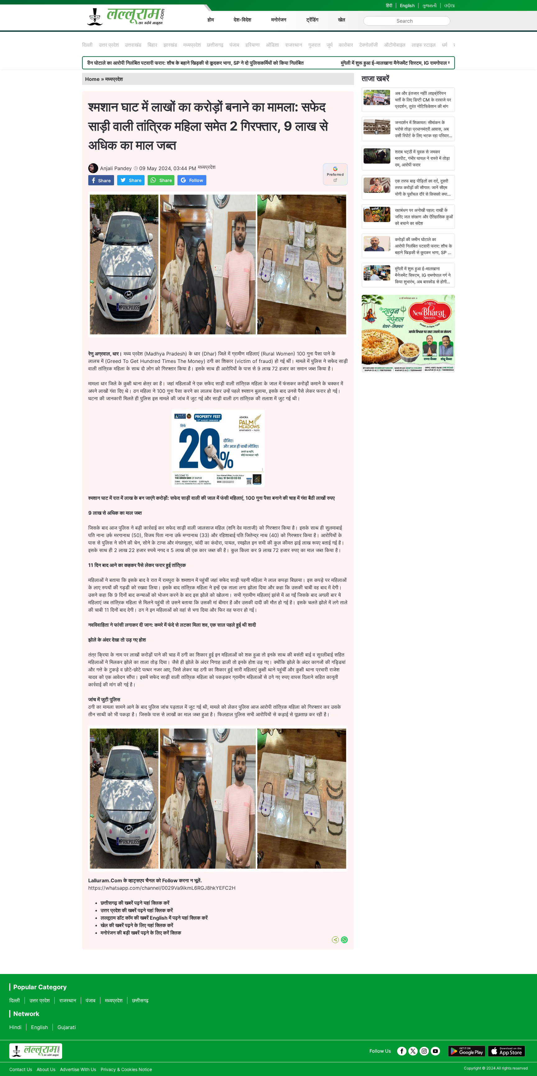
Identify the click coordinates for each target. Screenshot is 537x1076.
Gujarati (66, 1027)
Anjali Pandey (116, 168)
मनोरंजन (278, 19)
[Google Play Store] (466, 1051)
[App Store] (506, 1051)
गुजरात (314, 45)
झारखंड (170, 45)
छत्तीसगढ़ (215, 45)
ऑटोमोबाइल (395, 45)
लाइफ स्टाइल (424, 45)
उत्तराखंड (133, 45)
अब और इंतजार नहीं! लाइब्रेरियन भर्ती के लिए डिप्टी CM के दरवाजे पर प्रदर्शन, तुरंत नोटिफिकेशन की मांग (423, 99)
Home (92, 79)
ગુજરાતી (429, 5)
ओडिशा (272, 45)
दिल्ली (87, 45)
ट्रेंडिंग (312, 19)
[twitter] (413, 1051)
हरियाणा (253, 45)
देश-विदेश (242, 19)
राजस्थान (293, 45)
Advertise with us (78, 1069)
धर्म (444, 45)
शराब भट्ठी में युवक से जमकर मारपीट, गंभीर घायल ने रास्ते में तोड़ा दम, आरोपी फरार (422, 158)
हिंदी (389, 5)
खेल (341, 19)
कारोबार (346, 45)
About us (46, 1069)
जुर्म (330, 45)
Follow (196, 180)
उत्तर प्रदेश (109, 45)
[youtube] (435, 1051)
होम (211, 19)
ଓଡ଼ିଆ (449, 5)
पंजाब (234, 45)
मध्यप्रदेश (192, 45)
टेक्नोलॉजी (368, 45)
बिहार (152, 45)
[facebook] (401, 1051)
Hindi (15, 1027)
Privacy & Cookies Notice (126, 1069)
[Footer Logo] (35, 1051)
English (407, 5)
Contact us (20, 1069)
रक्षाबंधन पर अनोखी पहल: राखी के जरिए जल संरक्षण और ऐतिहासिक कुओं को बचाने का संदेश (424, 216)
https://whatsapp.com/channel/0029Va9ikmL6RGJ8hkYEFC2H (162, 888)
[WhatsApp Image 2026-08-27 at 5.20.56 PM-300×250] (218, 485)
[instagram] (424, 1051)
